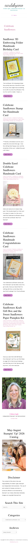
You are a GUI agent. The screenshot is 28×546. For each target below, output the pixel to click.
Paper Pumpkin (17, 324)
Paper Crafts (20, 53)
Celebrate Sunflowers (17, 117)
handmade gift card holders (15, 323)
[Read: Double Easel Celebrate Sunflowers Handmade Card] (14, 193)
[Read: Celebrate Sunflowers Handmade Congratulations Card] (14, 266)
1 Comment (5, 52)
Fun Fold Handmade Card (14, 177)
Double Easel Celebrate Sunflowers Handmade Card (12, 168)
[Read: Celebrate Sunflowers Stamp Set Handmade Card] (14, 130)
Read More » (7, 96)
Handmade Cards (13, 53)
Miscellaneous (14, 119)
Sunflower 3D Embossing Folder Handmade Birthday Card (13, 44)
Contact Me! (14, 418)
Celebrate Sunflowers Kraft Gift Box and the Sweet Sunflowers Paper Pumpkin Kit (13, 311)
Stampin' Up (12, 54)
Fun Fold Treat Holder (14, 322)
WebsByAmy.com (14, 542)
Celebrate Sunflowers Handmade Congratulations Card (12, 239)
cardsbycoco (14, 5)
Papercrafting (6, 54)
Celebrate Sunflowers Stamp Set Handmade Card (13, 110)
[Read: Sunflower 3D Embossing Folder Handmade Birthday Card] (14, 68)
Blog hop (14, 249)
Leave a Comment (7, 117)
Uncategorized (19, 120)
